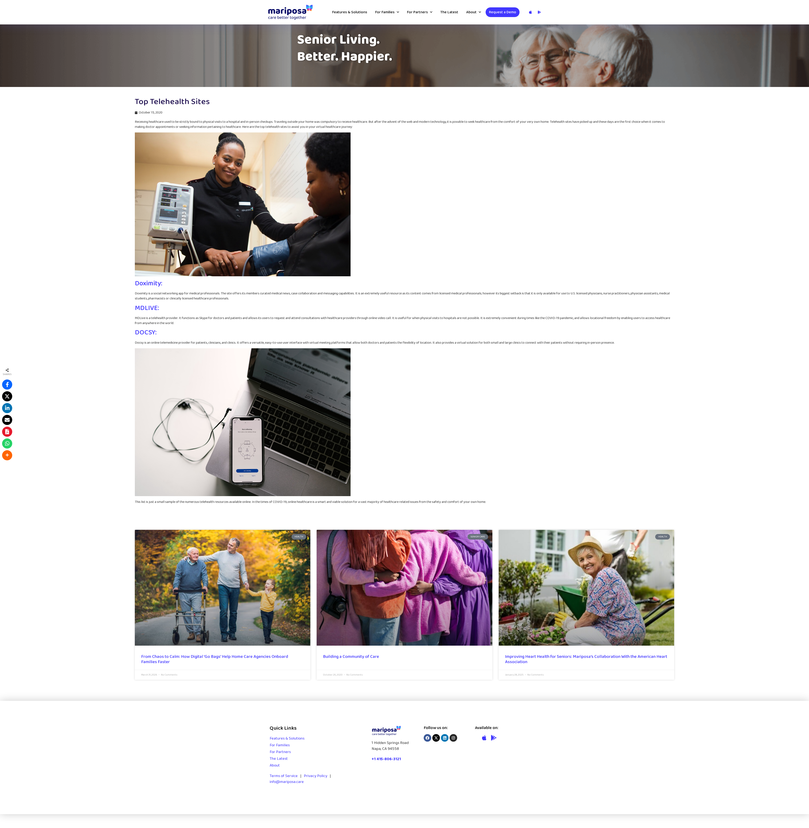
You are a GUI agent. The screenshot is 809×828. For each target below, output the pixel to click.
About (471, 12)
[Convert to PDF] (7, 432)
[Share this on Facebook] (7, 384)
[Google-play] (494, 738)
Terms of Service (284, 776)
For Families (385, 12)
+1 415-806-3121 (386, 759)
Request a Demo (502, 12)
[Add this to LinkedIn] (7, 408)
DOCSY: (146, 332)
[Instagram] (453, 738)
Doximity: (148, 283)
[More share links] (7, 455)
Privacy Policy (315, 776)
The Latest (449, 12)
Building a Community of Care (351, 656)
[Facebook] (427, 738)
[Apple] (484, 738)
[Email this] (7, 420)
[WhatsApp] (7, 443)
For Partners (417, 12)
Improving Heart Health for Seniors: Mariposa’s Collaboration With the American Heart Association (586, 659)
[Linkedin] (445, 738)
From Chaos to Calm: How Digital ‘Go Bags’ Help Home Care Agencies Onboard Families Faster (214, 659)
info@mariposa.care (287, 782)
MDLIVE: (147, 308)
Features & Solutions (349, 12)
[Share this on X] (7, 396)
